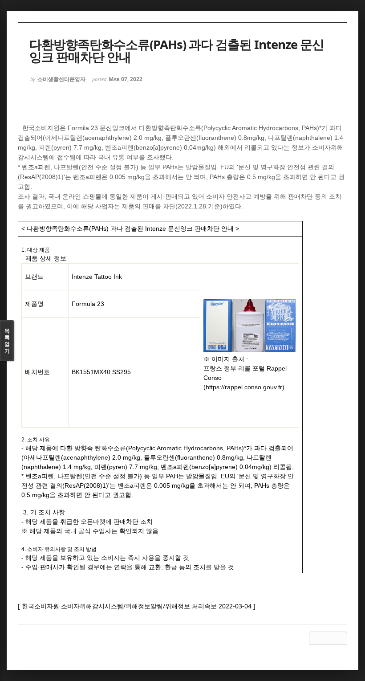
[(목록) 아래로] (328, 638)
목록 (7, 341)
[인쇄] (340, 638)
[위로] (315, 638)
